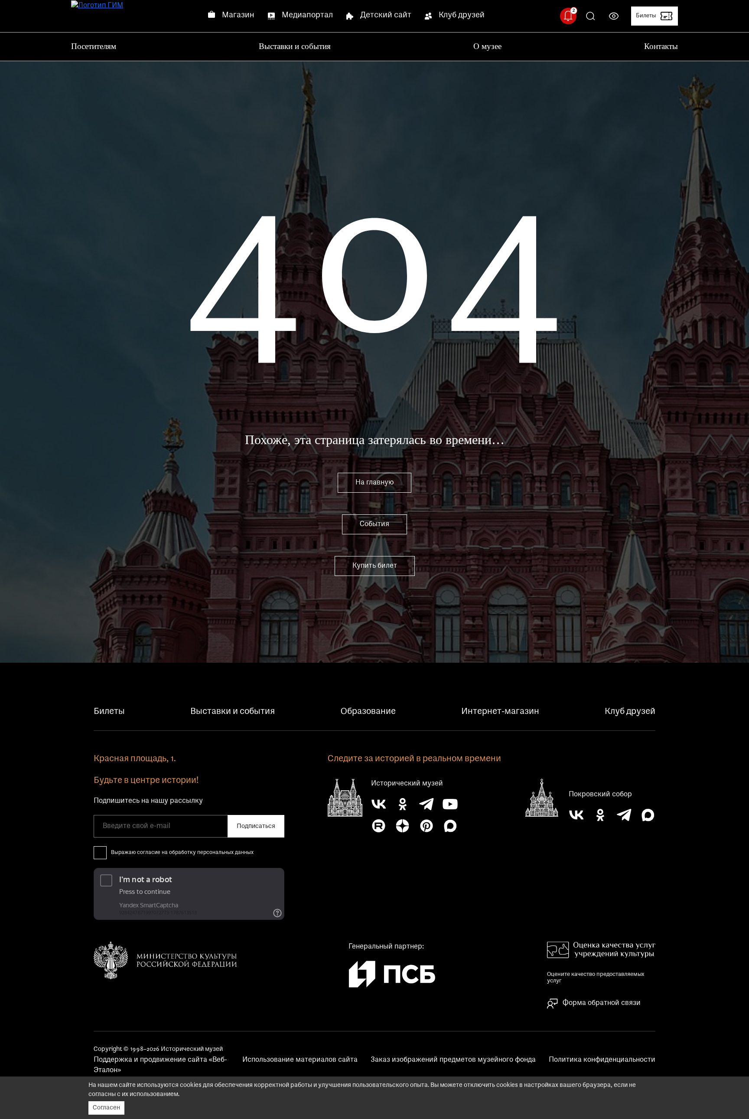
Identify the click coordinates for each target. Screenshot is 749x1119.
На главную (374, 482)
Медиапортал (307, 16)
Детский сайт (385, 16)
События (374, 524)
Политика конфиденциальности (602, 1060)
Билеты (109, 711)
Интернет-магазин (500, 711)
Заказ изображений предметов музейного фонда (453, 1060)
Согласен (106, 1108)
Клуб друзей (462, 16)
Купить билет (374, 566)
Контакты (661, 46)
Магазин (238, 16)
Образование (368, 711)
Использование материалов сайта (300, 1060)
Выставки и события (295, 46)
